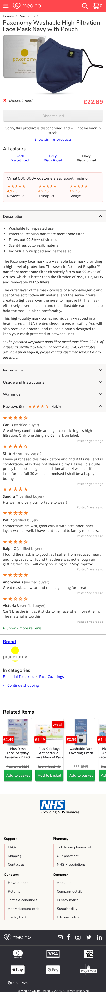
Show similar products (53, 139)
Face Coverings (51, 676)
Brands (8, 16)
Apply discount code (23, 908)
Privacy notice (67, 900)
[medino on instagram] (76, 937)
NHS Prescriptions (71, 864)
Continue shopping (22, 685)
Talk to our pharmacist (74, 847)
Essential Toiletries (18, 676)
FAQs (12, 847)
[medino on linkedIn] (97, 937)
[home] (37, 6)
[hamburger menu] (6, 5)
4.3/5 (32, 406)
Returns (14, 891)
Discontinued (53, 115)
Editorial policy (68, 917)
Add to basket (18, 775)
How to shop (18, 882)
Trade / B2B (17, 917)
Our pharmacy (68, 856)
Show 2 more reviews (24, 628)
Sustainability (67, 908)
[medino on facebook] (66, 937)
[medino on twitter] (87, 937)
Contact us (16, 864)
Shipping (14, 856)
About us (64, 882)
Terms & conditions (22, 900)
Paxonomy (27, 16)
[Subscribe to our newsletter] (58, 937)
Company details (69, 891)
